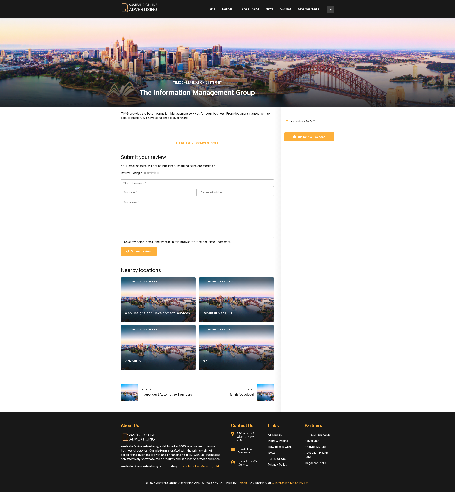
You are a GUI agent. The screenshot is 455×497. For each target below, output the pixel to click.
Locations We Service (247, 462)
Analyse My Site (315, 447)
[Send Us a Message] (233, 449)
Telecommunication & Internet (197, 82)
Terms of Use (277, 458)
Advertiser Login (308, 8)
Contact (285, 8)
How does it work (280, 447)
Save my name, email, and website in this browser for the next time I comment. (177, 242)
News (269, 8)
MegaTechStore (315, 463)
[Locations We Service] (233, 462)
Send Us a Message (245, 450)
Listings (227, 8)
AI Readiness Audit (317, 434)
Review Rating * (131, 173)
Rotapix (242, 483)
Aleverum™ (311, 440)
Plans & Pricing (249, 8)
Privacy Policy (277, 464)
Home (211, 8)
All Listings (275, 434)
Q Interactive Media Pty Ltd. (201, 466)
